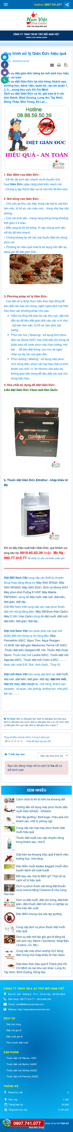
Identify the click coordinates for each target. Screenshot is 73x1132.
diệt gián (9, 602)
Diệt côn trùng (13, 1024)
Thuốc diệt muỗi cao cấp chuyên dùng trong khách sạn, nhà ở (40, 840)
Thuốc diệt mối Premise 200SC (22, 1076)
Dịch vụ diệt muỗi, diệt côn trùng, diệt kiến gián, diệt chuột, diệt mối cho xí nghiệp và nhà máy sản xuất (42, 904)
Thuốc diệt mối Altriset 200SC (21, 1070)
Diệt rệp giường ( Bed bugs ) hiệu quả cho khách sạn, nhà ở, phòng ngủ (42, 819)
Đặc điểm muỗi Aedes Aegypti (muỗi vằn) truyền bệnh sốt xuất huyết (42, 868)
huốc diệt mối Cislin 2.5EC (41, 660)
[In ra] (59, 65)
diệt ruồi (48, 597)
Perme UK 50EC (56, 645)
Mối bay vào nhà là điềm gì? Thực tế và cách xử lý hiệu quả (40, 878)
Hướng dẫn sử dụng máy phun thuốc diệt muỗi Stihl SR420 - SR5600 (41, 809)
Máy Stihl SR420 (47, 582)
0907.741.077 (27, 1123)
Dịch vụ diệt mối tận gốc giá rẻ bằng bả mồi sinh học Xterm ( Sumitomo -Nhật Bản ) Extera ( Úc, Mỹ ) (42, 941)
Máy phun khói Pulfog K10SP (22, 592)
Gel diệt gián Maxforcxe (30, 645)
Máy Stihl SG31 (32, 587)
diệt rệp (21, 602)
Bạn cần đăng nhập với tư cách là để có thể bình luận (35, 768)
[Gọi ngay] (5, 80)
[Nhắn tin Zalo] (5, 57)
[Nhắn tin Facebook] (5, 64)
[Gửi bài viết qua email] (52, 65)
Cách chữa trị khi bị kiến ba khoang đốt (40, 799)
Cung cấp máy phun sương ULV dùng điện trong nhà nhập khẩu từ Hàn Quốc (40, 953)
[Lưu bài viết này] (66, 65)
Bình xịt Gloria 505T (55, 587)
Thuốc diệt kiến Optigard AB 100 (25, 650)
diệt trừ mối (58, 679)
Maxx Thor (33, 640)
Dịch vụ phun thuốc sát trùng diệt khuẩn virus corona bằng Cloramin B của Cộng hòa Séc (35, 890)
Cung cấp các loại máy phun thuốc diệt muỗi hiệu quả (40, 830)
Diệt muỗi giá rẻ (14, 1036)
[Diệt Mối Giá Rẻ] (36, 19)
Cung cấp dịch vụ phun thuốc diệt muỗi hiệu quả (40, 929)
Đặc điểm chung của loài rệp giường (39, 914)
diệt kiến (59, 597)
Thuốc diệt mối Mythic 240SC (21, 1064)
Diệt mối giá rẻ (13, 1030)
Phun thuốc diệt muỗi (17, 1042)
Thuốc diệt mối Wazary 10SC (21, 1058)
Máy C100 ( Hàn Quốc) (18, 616)
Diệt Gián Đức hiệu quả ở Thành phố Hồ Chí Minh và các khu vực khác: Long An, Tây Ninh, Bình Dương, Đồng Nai (35, 968)
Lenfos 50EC (40, 655)
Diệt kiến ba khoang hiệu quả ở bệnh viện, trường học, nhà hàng (42, 856)
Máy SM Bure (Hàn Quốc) (52, 611)
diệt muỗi (35, 597)
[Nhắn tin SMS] (5, 72)
